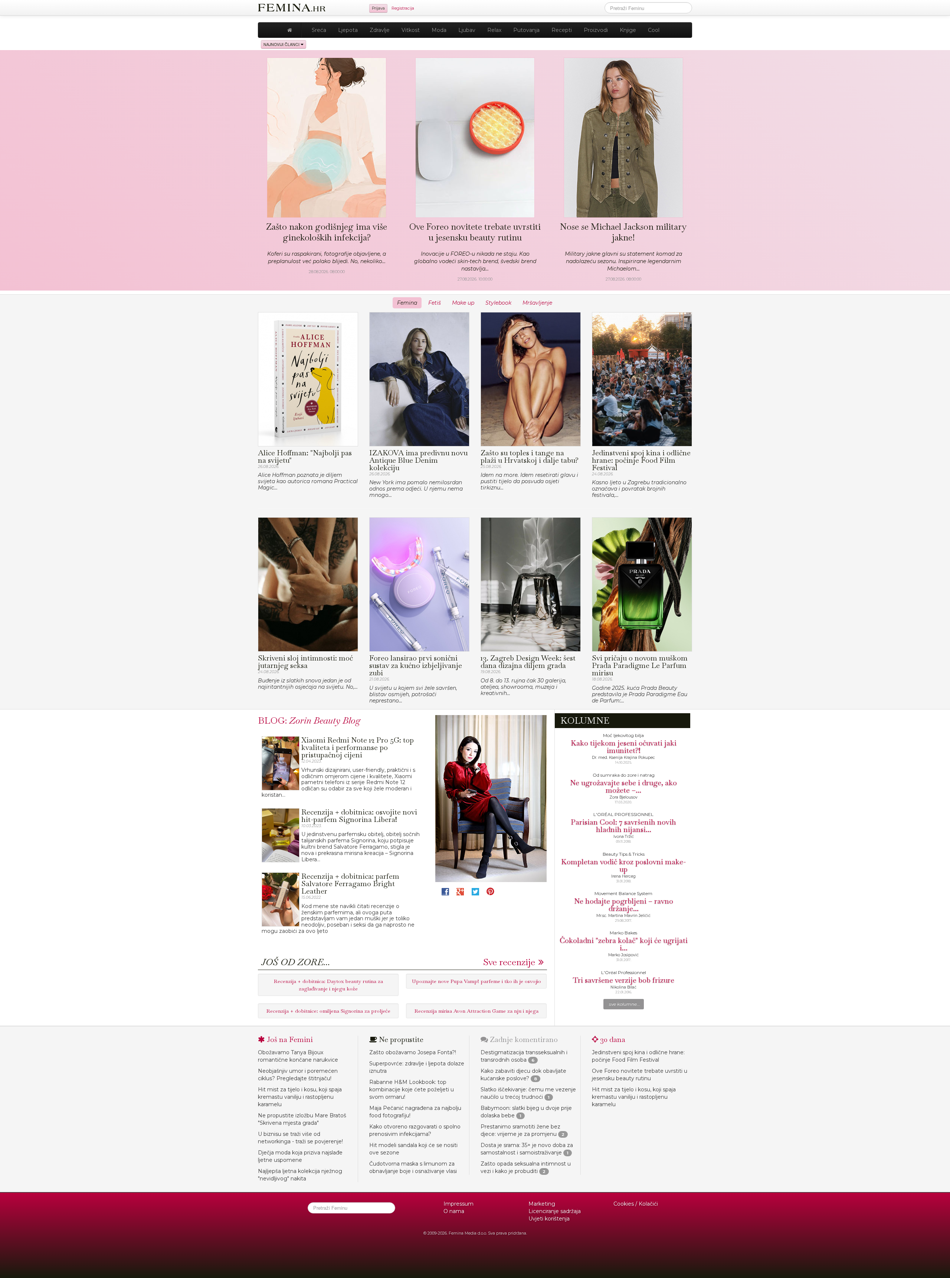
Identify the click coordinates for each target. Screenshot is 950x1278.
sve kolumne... (624, 1004)
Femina (407, 302)
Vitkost (411, 30)
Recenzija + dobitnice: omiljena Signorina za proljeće (328, 1010)
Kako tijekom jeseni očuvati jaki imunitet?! (624, 746)
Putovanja (526, 30)
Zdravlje (380, 30)
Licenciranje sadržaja (554, 1211)
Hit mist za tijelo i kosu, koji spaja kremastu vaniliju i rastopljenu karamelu (300, 1097)
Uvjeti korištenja (549, 1218)
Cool (653, 30)
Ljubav (466, 30)
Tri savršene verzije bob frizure (623, 980)
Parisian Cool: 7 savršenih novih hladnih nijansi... (623, 825)
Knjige (628, 30)
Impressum (458, 1203)
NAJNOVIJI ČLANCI (282, 44)
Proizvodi (596, 30)
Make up (463, 302)
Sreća (319, 30)
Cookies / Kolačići (635, 1203)
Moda (439, 30)
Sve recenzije (509, 962)
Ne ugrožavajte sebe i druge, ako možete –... (623, 786)
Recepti (561, 30)
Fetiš (434, 302)
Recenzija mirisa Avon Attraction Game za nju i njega (476, 1010)
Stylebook (498, 302)
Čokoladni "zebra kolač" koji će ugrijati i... (624, 944)
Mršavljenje (537, 302)
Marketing (541, 1203)
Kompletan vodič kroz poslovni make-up (623, 865)
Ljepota (348, 30)
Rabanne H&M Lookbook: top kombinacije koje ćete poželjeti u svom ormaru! (411, 1089)
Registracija (403, 8)
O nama (453, 1211)
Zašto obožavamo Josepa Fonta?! (412, 1052)
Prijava (378, 8)
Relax (494, 30)
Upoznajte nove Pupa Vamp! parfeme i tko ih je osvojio (476, 981)
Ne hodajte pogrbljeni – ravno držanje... (623, 904)
